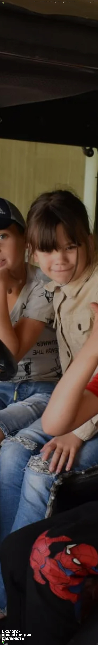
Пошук (90, 2)
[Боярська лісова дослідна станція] (3, 642)
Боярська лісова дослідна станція (11, 641)
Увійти (94, 2)
